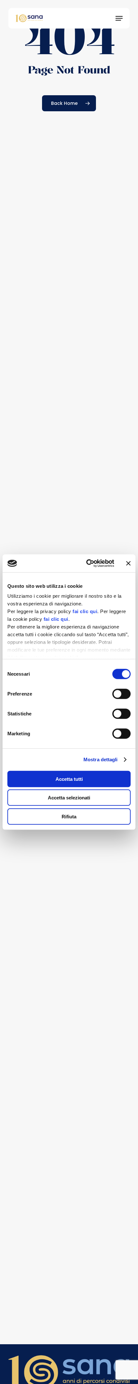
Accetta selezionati (69, 797)
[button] (119, 18)
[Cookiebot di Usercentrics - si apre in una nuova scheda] (86, 563)
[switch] (121, 693)
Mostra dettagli (100, 759)
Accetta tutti (69, 778)
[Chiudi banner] (128, 563)
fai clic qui (85, 611)
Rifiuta (69, 816)
